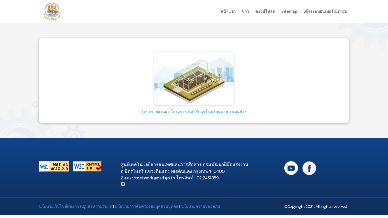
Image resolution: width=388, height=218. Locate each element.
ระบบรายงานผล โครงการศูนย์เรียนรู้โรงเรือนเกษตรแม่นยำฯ (194, 112)
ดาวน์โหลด (265, 11)
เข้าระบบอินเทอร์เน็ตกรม (325, 11)
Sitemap (289, 11)
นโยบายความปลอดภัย (200, 206)
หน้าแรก (228, 11)
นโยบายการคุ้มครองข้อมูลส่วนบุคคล (146, 206)
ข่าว (245, 11)
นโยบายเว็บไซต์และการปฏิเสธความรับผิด (75, 206)
